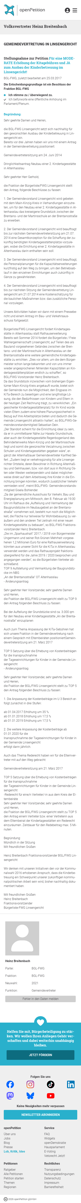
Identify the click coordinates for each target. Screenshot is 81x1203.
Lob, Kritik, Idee (14, 1151)
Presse (8, 1147)
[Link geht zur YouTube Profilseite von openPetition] (50, 1095)
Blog (7, 1143)
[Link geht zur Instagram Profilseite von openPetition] (30, 1084)
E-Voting (50, 1151)
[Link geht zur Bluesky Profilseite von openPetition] (30, 1095)
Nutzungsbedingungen (59, 1174)
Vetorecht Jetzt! (54, 1156)
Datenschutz (52, 1178)
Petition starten (14, 1178)
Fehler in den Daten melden (41, 999)
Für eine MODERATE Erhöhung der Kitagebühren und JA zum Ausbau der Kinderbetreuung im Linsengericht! (39, 65)
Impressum (51, 1182)
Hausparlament (54, 1147)
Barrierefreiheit (53, 1187)
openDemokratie (55, 1143)
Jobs (7, 1138)
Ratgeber (10, 1169)
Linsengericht (63, 44)
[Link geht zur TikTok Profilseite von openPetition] (50, 1084)
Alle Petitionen (13, 1174)
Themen (9, 1182)
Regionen (10, 1187)
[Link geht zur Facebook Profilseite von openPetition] (10, 1084)
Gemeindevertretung (24, 44)
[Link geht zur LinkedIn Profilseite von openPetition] (71, 1084)
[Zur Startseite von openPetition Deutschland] (25, 10)
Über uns (10, 1134)
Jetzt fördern (40, 1055)
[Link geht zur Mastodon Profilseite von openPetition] (10, 1095)
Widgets (49, 1138)
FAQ (47, 1134)
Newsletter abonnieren (40, 1115)
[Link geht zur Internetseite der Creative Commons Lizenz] (6, 1199)
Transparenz (52, 1169)
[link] (75, 10)
